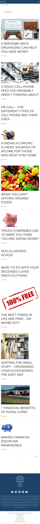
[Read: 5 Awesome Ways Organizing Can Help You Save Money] (20, 29)
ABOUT (20, 484)
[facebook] (13, 492)
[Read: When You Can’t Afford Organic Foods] (20, 178)
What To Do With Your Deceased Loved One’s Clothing (20, 271)
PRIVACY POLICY (20, 479)
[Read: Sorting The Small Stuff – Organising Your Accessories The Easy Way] (15, 346)
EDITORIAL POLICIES (20, 481)
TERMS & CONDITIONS (20, 478)
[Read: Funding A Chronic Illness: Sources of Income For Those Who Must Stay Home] (8, 134)
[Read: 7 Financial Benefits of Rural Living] (15, 394)
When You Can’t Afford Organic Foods (15, 198)
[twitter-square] (20, 492)
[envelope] (27, 492)
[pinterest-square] (16, 492)
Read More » (4, 56)
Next (37, 456)
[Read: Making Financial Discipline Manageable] (6, 427)
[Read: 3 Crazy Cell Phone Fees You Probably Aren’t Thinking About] (20, 72)
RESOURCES (20, 476)
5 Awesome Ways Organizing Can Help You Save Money (19, 47)
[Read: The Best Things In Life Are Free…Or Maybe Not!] (20, 298)
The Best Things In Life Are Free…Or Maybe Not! (16, 319)
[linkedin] (23, 492)
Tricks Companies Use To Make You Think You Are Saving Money (20, 234)
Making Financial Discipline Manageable (15, 441)
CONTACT (20, 486)
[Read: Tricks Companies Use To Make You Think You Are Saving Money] (10, 219)
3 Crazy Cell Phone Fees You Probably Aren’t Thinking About (20, 90)
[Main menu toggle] (38, 2)
